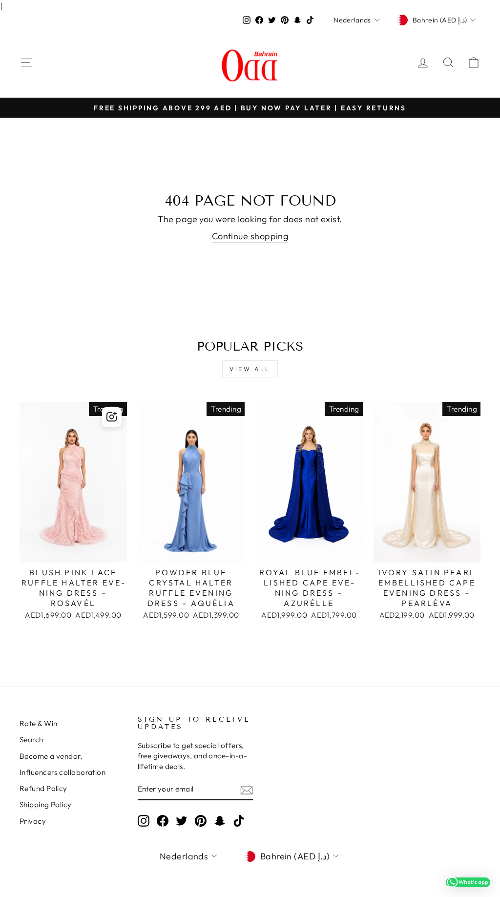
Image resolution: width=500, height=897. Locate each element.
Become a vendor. (51, 756)
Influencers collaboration (62, 772)
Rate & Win (39, 723)
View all (250, 369)
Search (31, 739)
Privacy (33, 821)
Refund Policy (43, 788)
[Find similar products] (112, 417)
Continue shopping (250, 236)
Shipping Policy (46, 804)
